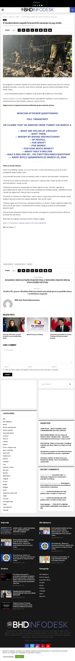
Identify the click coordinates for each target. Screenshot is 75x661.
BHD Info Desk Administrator (13, 25)
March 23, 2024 (56, 157)
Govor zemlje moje (9, 447)
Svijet (4, 19)
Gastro (5, 444)
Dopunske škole (8, 433)
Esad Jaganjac (45, 504)
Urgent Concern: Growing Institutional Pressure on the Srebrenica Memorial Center (22, 604)
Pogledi (5, 478)
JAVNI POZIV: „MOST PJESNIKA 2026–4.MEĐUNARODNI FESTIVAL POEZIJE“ (24, 530)
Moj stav (6, 470)
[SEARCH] (70, 384)
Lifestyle (6, 461)
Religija (5, 487)
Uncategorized (8, 501)
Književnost (7, 456)
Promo (5, 481)
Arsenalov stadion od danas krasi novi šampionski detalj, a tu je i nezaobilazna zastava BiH (54, 459)
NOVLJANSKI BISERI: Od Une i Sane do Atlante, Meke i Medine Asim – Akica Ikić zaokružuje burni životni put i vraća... (23, 543)
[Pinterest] (43, 646)
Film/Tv (5, 439)
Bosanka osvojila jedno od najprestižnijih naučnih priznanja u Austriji (60, 558)
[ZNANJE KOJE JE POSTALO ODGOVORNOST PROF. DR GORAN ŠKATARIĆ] (6, 593)
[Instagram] (37, 646)
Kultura (5, 458)
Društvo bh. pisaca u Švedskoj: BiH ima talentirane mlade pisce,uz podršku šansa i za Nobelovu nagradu (37, 292)
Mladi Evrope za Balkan (35, 334)
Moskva (29, 264)
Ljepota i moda (8, 467)
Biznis (5, 424)
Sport (5, 490)
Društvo (5, 436)
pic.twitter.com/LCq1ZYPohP (51, 154)
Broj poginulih (8, 264)
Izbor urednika (8, 450)
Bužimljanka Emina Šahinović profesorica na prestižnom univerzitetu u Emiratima (55, 485)
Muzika (5, 473)
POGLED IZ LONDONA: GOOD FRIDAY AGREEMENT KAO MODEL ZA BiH (55, 506)
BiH (4, 419)
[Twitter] (32, 646)
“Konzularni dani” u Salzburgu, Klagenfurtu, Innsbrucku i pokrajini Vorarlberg (53, 476)
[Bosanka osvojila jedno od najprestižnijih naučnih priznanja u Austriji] (44, 559)
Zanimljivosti (7, 507)
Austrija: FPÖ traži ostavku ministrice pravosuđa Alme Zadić (12, 336)
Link (4, 464)
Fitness (5, 441)
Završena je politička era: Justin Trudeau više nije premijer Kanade (60, 336)
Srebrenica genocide (10, 493)
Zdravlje (5, 510)
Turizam (6, 498)
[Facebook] (27, 646)
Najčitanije (6, 476)
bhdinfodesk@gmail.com (41, 640)
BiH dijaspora (7, 421)
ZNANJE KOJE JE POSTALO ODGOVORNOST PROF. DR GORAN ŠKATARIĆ (24, 593)
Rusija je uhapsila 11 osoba (12, 99)
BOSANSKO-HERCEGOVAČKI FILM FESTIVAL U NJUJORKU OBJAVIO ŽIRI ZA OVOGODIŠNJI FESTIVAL (37, 281)
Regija (5, 484)
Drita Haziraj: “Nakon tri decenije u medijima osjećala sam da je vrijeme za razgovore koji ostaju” (55, 445)
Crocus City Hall (20, 264)
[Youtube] (48, 646)
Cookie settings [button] (8, 656)
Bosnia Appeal (7, 430)
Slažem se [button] (19, 656)
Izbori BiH (6, 453)
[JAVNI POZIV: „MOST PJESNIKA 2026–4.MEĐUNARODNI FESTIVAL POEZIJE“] (6, 530)
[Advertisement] (37, 244)
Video (5, 504)
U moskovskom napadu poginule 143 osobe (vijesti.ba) (26, 223)
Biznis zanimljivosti (9, 427)
